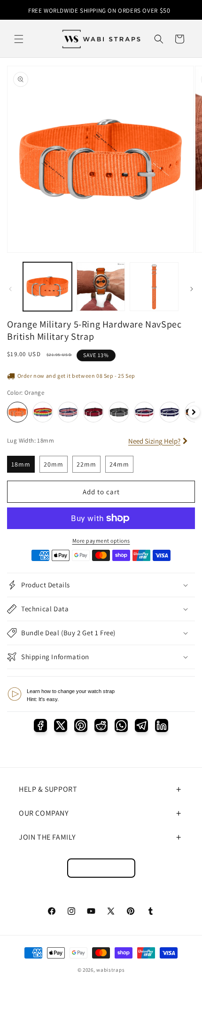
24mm (119, 464)
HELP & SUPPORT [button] (48, 789)
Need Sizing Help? (154, 441)
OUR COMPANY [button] (44, 813)
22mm (86, 464)
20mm (53, 464)
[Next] (194, 412)
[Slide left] (10, 289)
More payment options (101, 540)
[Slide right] (191, 289)
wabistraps (110, 970)
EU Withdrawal (101, 868)
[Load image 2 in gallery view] (101, 286)
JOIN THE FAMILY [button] (47, 837)
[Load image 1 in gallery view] (47, 286)
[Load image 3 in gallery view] (154, 286)
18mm (21, 464)
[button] (18, 39)
